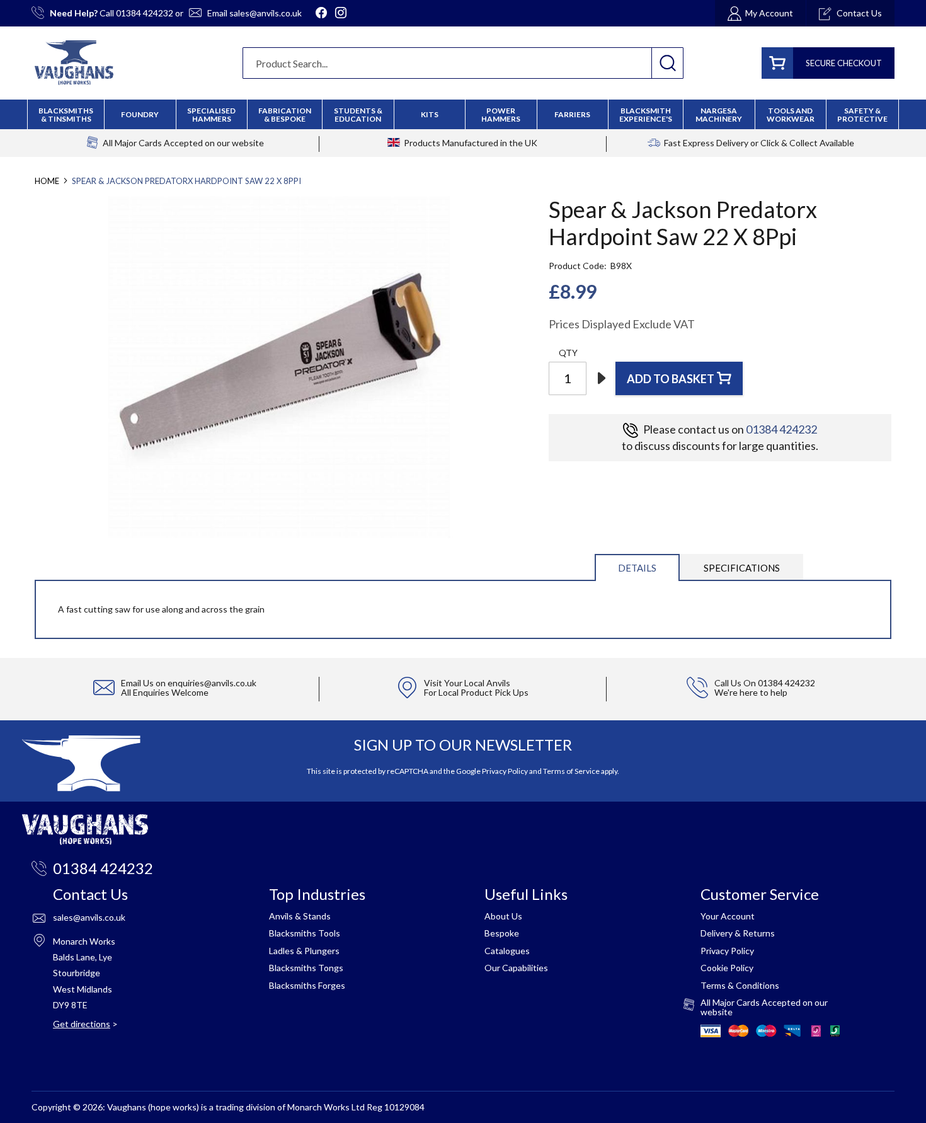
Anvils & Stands (300, 916)
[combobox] (463, 63)
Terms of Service (571, 771)
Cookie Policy (726, 967)
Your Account (727, 916)
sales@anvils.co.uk (265, 13)
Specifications (742, 567)
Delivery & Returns (737, 933)
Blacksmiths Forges (307, 985)
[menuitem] (285, 115)
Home (47, 181)
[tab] (637, 567)
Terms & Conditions (739, 985)
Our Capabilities (516, 967)
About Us (503, 916)
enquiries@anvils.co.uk (212, 682)
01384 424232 (144, 13)
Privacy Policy (505, 771)
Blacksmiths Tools (304, 933)
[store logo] (74, 62)
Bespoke (501, 933)
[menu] (463, 114)
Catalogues (507, 950)
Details (637, 567)
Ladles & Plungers (304, 950)
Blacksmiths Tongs (306, 967)
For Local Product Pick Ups (476, 692)
